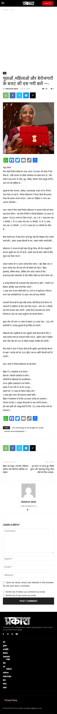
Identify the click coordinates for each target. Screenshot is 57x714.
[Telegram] (26, 95)
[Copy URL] (33, 95)
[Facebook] (12, 95)
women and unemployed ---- (15, 431)
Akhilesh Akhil (12, 89)
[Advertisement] (28, 41)
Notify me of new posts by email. (21, 595)
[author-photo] (28, 497)
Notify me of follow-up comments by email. (25, 592)
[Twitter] (19, 95)
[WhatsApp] (6, 95)
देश (12, 9)
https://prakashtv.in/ (28, 506)
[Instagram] (7, 634)
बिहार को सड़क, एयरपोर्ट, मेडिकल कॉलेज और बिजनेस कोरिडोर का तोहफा (15, 469)
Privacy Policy (11, 700)
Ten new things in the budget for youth (27, 428)
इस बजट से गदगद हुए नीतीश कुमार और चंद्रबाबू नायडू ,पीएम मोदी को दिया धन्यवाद (42, 469)
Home (5, 9)
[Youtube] (16, 634)
